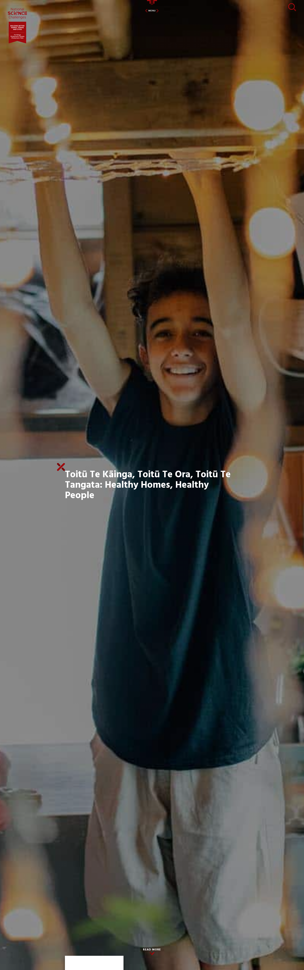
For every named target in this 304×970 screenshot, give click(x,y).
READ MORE (152, 949)
